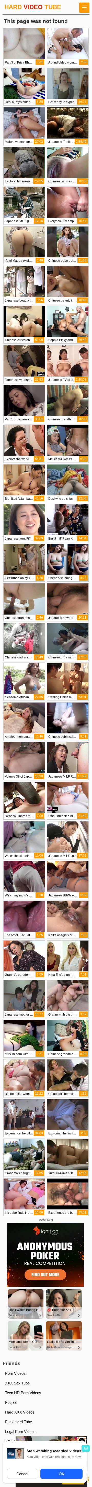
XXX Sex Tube (17, 1383)
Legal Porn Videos (20, 1431)
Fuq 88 (11, 1402)
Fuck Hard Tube (18, 1422)
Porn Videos (15, 1373)
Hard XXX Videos (19, 1412)
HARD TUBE (32, 7)
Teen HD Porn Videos (23, 1393)
